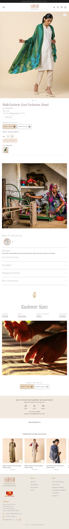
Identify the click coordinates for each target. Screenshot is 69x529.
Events (32, 490)
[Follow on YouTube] (20, 520)
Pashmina (62, 316)
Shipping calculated (14, 113)
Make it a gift (8, 126)
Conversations (34, 485)
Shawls (39, 316)
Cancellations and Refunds (59, 490)
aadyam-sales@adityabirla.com (34, 413)
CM (8, 136)
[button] (34, 257)
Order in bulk (23, 126)
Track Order (55, 493)
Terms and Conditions (58, 482)
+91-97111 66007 (10, 516)
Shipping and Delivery (58, 487)
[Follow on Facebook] (14, 520)
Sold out (8, 117)
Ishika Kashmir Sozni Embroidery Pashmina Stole (55, 466)
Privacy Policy (55, 485)
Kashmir (5, 316)
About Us (33, 482)
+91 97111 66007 (34, 411)
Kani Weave (22, 316)
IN (12, 136)
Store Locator (34, 487)
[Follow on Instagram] (17, 520)
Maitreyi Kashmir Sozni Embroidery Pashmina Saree (12, 466)
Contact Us (55, 496)
